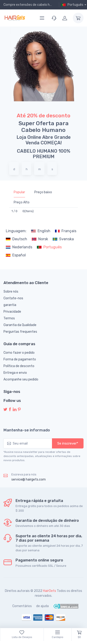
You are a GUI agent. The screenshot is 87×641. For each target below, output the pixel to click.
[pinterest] (19, 409)
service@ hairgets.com (28, 479)
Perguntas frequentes (20, 332)
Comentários (22, 606)
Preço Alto (21, 202)
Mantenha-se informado (26, 430)
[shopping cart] (78, 18)
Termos (9, 318)
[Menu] (42, 18)
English (44, 231)
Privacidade (12, 312)
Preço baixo (43, 192)
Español (19, 255)
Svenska (66, 239)
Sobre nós (10, 292)
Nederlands (22, 247)
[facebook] (10, 409)
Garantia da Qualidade (19, 325)
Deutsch (19, 239)
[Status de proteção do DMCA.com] (65, 606)
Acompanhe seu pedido (20, 379)
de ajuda (42, 606)
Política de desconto (18, 366)
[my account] (64, 18)
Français (68, 231)
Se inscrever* (67, 443)
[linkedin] (14, 409)
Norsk (43, 239)
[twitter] (5, 409)
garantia (9, 305)
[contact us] (54, 18)
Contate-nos (13, 298)
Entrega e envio (15, 373)
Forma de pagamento (19, 359)
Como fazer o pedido (19, 353)
